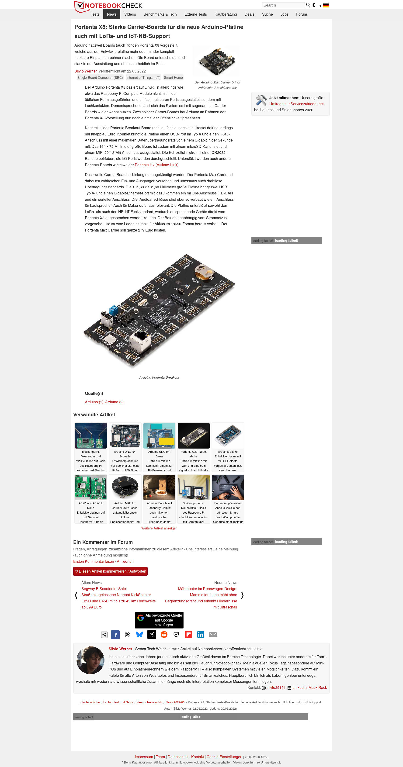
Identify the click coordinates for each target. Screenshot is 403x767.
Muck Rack (318, 687)
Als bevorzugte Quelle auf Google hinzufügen (164, 620)
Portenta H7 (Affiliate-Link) (156, 164)
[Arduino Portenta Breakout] (159, 310)
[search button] (308, 5)
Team (160, 756)
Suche (267, 14)
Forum (301, 14)
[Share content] (104, 635)
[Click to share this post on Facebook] (115, 634)
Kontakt (197, 756)
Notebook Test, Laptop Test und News (107, 702)
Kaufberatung (226, 14)
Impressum (144, 756)
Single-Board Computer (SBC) (100, 77)
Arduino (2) (114, 401)
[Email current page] (212, 634)
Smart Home (173, 77)
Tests (95, 14)
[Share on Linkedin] (200, 634)
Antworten (125, 561)
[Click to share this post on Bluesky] (139, 634)
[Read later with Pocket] (176, 634)
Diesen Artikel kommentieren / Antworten (112, 571)
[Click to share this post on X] (151, 634)
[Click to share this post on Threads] (127, 634)
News (112, 14)
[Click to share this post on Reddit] (164, 634)
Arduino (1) (94, 401)
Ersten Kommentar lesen (93, 561)
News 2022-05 (175, 702)
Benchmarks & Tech (160, 14)
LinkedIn (299, 687)
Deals (249, 14)
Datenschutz (178, 756)
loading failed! (263, 240)
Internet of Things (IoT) (143, 77)
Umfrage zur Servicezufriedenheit (297, 103)
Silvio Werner (85, 71)
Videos (130, 14)
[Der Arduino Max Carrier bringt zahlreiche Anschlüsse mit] (217, 60)
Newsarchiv (154, 702)
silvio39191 (276, 687)
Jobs (284, 14)
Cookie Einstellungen (224, 756)
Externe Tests (195, 14)
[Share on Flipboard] (188, 634)
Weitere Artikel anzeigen (159, 528)
